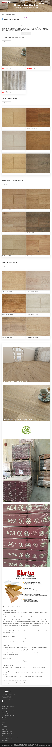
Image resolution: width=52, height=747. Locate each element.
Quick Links (4, 729)
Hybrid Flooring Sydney (14, 745)
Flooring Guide (5, 711)
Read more (26, 33)
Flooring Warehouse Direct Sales (26, 5)
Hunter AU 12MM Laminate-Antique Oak (14, 38)
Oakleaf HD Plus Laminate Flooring (12, 180)
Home (3, 14)
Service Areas (7, 745)
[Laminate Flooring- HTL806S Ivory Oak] (26, 365)
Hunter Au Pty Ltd (27, 744)
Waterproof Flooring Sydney (39, 745)
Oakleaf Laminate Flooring (9, 262)
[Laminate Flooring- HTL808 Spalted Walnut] (26, 404)
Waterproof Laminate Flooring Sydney (27, 745)
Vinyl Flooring (47, 745)
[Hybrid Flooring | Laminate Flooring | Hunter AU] (6, 2)
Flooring (4, 702)
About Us (4, 717)
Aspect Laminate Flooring (9, 98)
